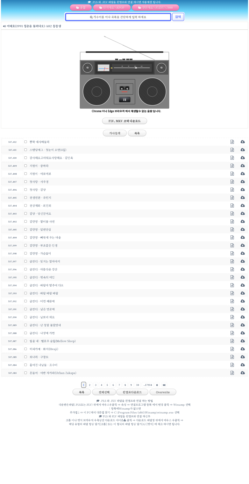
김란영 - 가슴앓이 (40, 253)
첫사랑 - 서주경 (39, 182)
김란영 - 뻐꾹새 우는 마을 (45, 237)
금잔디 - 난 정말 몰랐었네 (45, 325)
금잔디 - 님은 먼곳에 (42, 309)
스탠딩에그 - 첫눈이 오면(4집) (48, 150)
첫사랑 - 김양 (38, 189)
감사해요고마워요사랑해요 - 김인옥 (51, 158)
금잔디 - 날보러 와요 (42, 317)
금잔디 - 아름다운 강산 (43, 269)
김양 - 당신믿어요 (40, 213)
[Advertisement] (124, 456)
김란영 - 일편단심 (40, 229)
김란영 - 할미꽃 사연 (42, 221)
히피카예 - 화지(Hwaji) (44, 349)
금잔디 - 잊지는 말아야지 (45, 261)
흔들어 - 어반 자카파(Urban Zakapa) (53, 373)
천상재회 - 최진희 (40, 205)
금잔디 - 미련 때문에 (42, 301)
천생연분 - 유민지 (40, 197)
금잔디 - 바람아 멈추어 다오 (47, 285)
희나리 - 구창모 (39, 357)
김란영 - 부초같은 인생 (43, 245)
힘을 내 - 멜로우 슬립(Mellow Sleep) (53, 341)
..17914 (148, 384)
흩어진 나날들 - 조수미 (43, 365)
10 (137, 384)
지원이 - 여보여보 (40, 174)
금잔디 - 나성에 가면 (42, 333)
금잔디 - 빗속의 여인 (42, 277)
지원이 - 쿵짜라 (39, 166)
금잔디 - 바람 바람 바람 (44, 293)
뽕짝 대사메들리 (39, 142)
